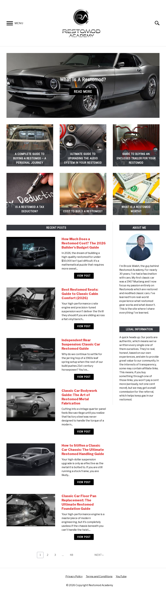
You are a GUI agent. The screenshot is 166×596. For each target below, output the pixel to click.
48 (73, 554)
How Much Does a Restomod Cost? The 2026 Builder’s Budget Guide (84, 243)
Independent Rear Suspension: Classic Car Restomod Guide (81, 344)
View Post (84, 275)
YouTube (121, 576)
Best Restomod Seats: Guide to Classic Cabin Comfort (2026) (80, 294)
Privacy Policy (74, 576)
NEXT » (99, 554)
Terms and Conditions (99, 576)
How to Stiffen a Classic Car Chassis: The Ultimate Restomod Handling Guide (83, 450)
